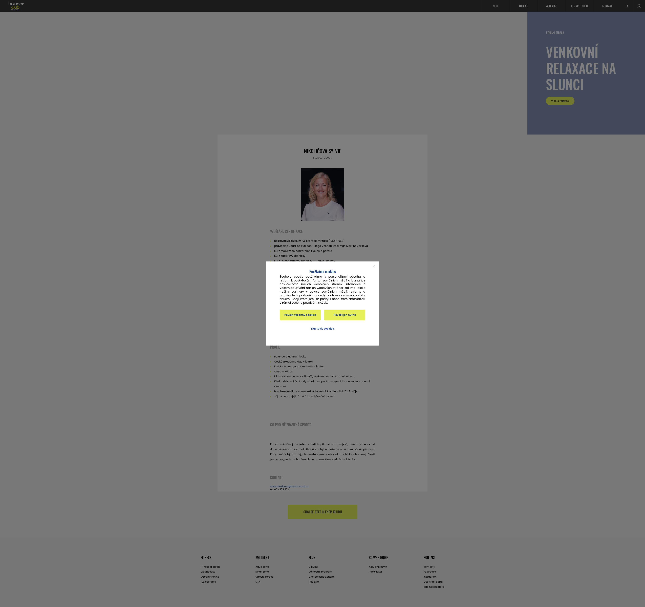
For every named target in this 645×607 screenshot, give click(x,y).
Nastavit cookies (322, 328)
